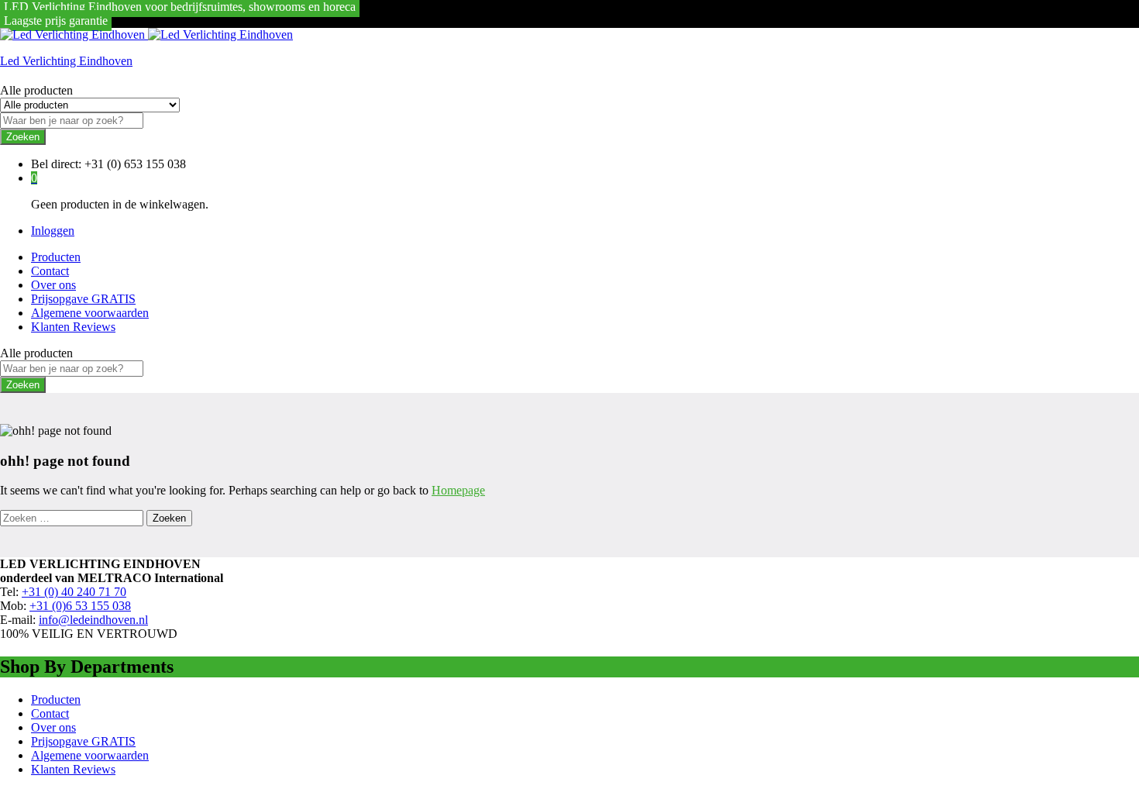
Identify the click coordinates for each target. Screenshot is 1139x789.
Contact (50, 270)
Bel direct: (56, 164)
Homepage (458, 490)
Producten (56, 257)
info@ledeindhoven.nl (93, 619)
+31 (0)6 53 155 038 (80, 605)
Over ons (53, 284)
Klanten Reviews (73, 326)
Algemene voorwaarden (90, 312)
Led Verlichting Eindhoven (66, 60)
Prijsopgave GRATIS (83, 298)
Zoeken (23, 137)
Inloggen (52, 230)
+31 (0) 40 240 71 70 (74, 591)
